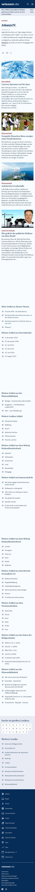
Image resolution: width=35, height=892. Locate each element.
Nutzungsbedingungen (8, 883)
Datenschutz (5, 874)
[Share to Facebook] (7, 53)
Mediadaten (4, 880)
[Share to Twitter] (11, 53)
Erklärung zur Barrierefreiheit (10, 878)
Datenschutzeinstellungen (9, 876)
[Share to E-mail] (3, 53)
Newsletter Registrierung (8, 885)
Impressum (4, 871)
